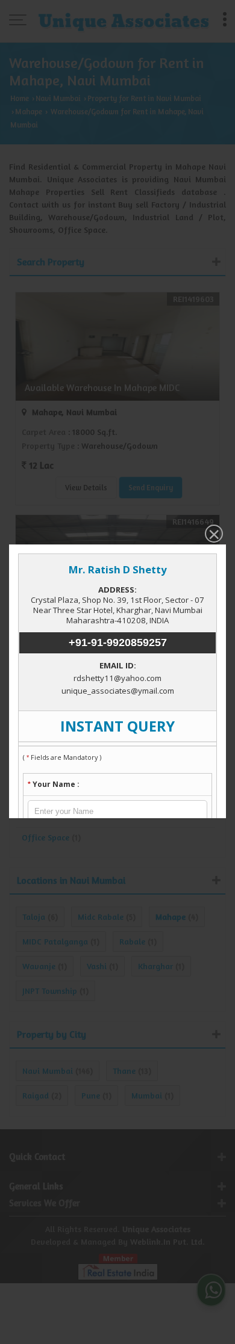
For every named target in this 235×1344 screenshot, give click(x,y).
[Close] (212, 535)
